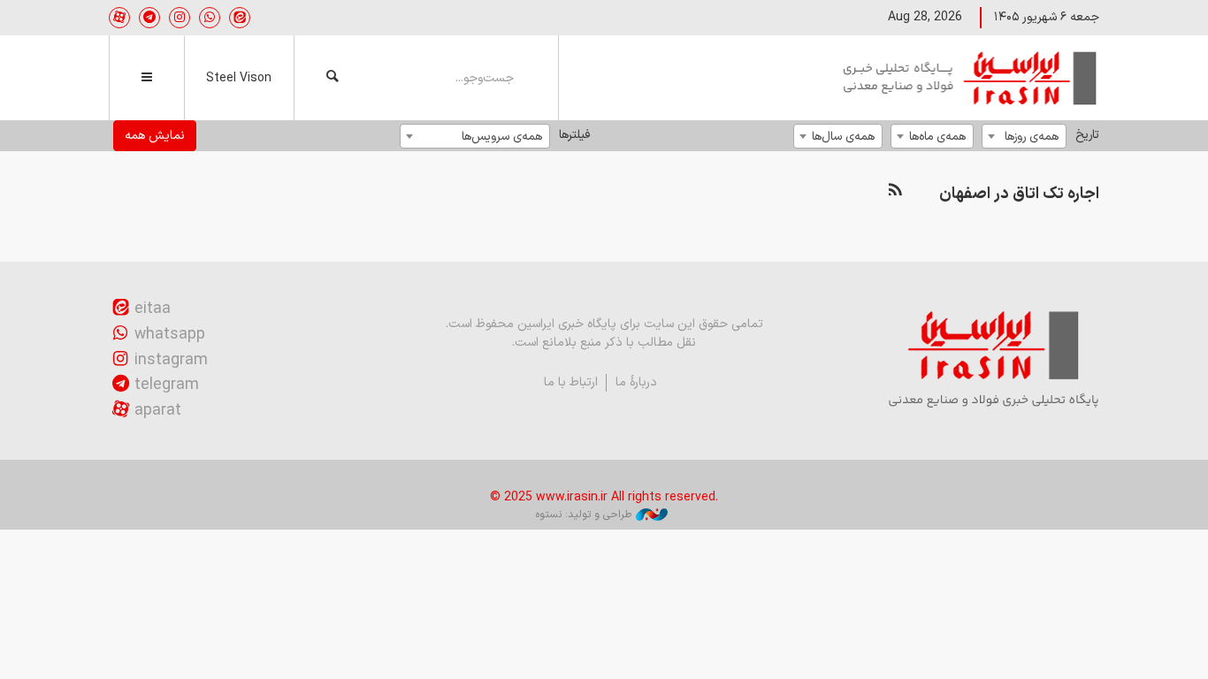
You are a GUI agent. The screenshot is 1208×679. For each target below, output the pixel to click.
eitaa (152, 309)
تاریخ (1087, 135)
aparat (157, 411)
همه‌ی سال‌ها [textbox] (843, 136)
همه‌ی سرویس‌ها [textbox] (502, 136)
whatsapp (169, 335)
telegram (166, 385)
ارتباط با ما (571, 382)
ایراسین (971, 78)
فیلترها (574, 135)
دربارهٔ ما (636, 382)
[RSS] (895, 190)
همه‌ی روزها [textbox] (1032, 136)
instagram (171, 360)
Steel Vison (238, 78)
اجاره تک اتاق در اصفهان (1019, 194)
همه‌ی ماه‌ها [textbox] (937, 136)
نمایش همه (155, 135)
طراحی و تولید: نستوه (583, 515)
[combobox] (1024, 136)
